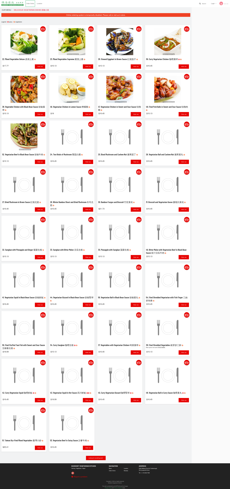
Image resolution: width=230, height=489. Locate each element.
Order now (40, 66)
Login (213, 3)
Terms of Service (118, 487)
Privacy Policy (108, 487)
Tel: (144, 473)
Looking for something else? (95, 458)
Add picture (43, 29)
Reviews (126, 470)
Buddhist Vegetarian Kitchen (83, 466)
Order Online (30, 3)
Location (39, 3)
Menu (110, 468)
